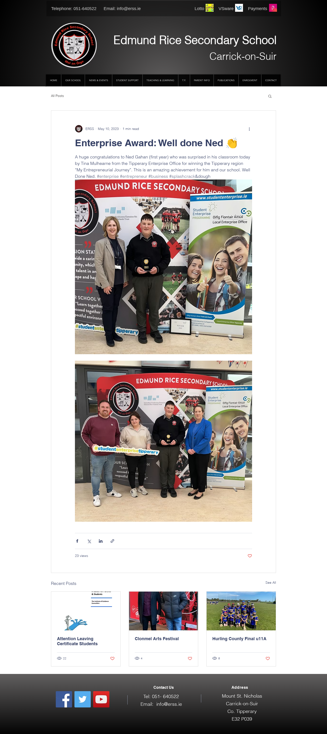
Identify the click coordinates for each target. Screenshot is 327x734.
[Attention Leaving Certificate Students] (85, 611)
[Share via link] (112, 541)
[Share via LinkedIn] (100, 541)
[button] (270, 96)
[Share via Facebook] (77, 541)
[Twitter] (82, 699)
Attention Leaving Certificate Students (77, 641)
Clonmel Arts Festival (157, 638)
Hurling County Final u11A (239, 638)
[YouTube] (101, 699)
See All (270, 582)
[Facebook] (64, 699)
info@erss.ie (129, 8)
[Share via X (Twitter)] (89, 541)
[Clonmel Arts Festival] (163, 611)
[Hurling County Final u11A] (241, 611)
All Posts (57, 96)
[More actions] (249, 129)
